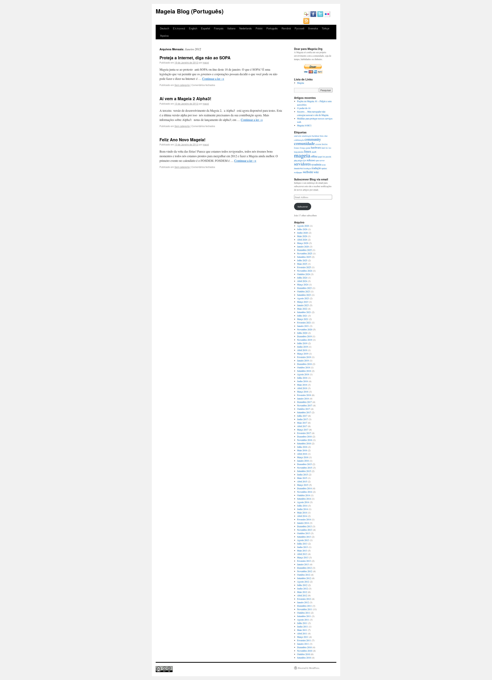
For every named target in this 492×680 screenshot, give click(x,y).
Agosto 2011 (303, 619)
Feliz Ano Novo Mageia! (182, 139)
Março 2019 (302, 353)
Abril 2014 (302, 515)
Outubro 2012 (303, 574)
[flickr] (327, 16)
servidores (302, 164)
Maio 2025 (302, 263)
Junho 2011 (302, 626)
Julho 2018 (302, 377)
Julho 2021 (302, 315)
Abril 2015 (302, 481)
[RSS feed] (306, 23)
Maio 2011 (302, 629)
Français (219, 28)
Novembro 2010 (304, 650)
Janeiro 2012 (303, 602)
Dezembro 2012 (304, 567)
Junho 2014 (302, 509)
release (311, 160)
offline (314, 156)
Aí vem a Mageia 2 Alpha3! (185, 98)
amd (296, 136)
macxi (206, 62)
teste (324, 164)
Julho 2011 (302, 623)
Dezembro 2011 (304, 605)
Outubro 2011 (303, 612)
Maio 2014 (302, 512)
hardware (316, 147)
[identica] (306, 16)
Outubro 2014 (303, 495)
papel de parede (324, 156)
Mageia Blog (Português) (190, 11)
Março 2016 (302, 457)
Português (272, 28)
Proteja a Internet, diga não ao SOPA (195, 57)
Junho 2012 (302, 588)
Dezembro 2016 (304, 436)
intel (323, 147)
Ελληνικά (179, 28)
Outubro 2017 (303, 408)
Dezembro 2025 (304, 249)
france (296, 147)
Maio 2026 (302, 236)
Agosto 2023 (303, 298)
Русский (299, 28)
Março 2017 (302, 429)
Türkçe (325, 28)
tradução (316, 168)
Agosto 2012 (303, 581)
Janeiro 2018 (303, 398)
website (308, 171)
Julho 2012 (302, 585)
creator (318, 144)
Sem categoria (182, 85)
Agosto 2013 (303, 540)
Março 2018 (302, 391)
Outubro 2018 (303, 367)
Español (205, 28)
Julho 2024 (302, 277)
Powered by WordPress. (309, 667)
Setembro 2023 (304, 294)
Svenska (313, 28)
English (193, 28)
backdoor (315, 136)
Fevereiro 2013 (304, 560)
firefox (324, 144)
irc (327, 147)
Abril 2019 (302, 350)
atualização (306, 136)
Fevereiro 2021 (304, 322)
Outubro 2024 (303, 274)
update (324, 168)
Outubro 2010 (303, 654)
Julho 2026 (302, 229)
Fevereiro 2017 (304, 433)
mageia (302, 155)
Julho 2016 (302, 446)
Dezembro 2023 (304, 287)
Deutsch (164, 28)
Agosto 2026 (303, 225)
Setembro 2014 (304, 498)
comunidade (304, 143)
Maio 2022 (302, 308)
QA (304, 160)
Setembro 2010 (304, 657)
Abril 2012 (302, 595)
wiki (316, 172)
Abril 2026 (302, 239)
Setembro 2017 (304, 412)
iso (330, 147)
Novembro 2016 (304, 439)
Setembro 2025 (304, 256)
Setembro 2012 (304, 578)
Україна (164, 35)
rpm (317, 160)
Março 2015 (302, 484)
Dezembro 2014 (304, 488)
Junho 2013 (302, 547)
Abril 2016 (302, 453)
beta (321, 136)
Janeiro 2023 (303, 305)
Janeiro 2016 (303, 460)
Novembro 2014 (304, 491)
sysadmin (316, 164)
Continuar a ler (213, 79)
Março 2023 (302, 301)
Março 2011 (302, 636)
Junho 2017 (302, 419)
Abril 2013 (302, 553)
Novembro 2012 (304, 571)
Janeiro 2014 (303, 522)
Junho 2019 (302, 346)
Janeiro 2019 (303, 360)
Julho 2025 (302, 260)
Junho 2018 (302, 381)
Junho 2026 (302, 232)
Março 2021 (302, 319)
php (295, 160)
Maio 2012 (302, 591)
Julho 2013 (302, 543)
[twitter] (320, 16)
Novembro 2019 (304, 339)
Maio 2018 (302, 384)
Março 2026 (302, 243)
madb (314, 151)
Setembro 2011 (304, 616)
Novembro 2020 (304, 329)
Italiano (231, 28)
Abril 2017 (302, 426)
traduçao (307, 168)
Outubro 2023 (303, 291)
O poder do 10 (303, 108)
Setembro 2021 (304, 312)
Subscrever (303, 206)
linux (307, 151)
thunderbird (298, 168)
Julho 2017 (302, 415)
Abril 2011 (302, 633)
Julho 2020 (302, 332)
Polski (259, 28)
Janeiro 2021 (303, 325)
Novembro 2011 (304, 609)
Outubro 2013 (303, 533)
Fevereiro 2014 (304, 519)
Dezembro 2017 (304, 401)
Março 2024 (302, 284)
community (313, 139)
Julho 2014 (302, 505)
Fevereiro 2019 (304, 357)
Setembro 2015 (304, 471)
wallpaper (298, 172)
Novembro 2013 (304, 529)
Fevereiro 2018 (304, 395)
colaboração (299, 140)
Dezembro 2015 (304, 464)
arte (299, 136)
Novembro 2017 (304, 405)
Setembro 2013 (304, 536)
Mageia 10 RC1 (304, 125)
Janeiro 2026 (303, 246)
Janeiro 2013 (303, 564)
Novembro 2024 (304, 270)
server (322, 160)
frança (302, 147)
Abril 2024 (302, 281)
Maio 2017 (302, 422)
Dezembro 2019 (304, 336)
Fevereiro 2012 (304, 598)
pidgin (300, 160)
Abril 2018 (302, 388)
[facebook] (313, 16)
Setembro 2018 (304, 370)
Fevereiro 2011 (304, 640)
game (308, 147)
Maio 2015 (302, 477)
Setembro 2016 (304, 443)
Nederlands (245, 28)
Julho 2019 (302, 343)
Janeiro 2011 (303, 643)
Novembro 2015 (304, 467)
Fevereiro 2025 (304, 267)
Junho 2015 (302, 474)
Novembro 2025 (304, 253)
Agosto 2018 (303, 374)
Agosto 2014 (303, 502)
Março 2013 (302, 557)
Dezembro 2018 (304, 363)
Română (286, 28)
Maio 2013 (302, 550)
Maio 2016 (302, 450)
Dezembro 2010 (304, 647)
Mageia (300, 82)
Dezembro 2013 (304, 526)
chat (325, 136)
